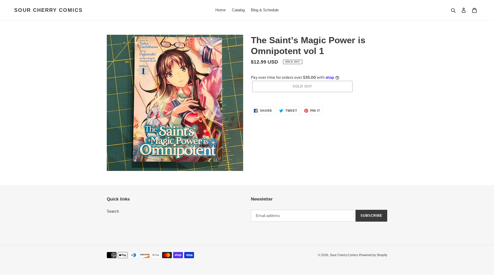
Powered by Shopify (373, 255)
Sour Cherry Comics (48, 10)
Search (113, 211)
